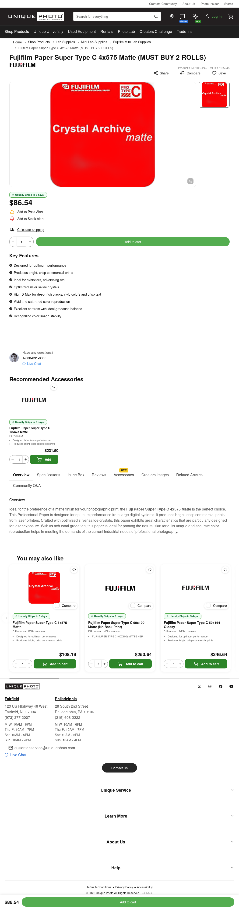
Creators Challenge (156, 31)
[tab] (21, 475)
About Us (189, 3)
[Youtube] (231, 686)
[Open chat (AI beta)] (182, 16)
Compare (193, 73)
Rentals (106, 31)
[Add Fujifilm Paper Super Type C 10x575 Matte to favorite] (53, 387)
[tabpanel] (119, 512)
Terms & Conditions (99, 887)
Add (48, 459)
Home (17, 42)
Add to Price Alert (30, 211)
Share (164, 73)
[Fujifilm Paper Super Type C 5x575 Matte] (44, 587)
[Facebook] (221, 686)
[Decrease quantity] (13, 242)
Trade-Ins (184, 31)
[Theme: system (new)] (195, 16)
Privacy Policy (124, 887)
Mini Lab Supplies (94, 42)
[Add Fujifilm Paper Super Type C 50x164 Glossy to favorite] (225, 569)
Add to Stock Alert (30, 218)
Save (222, 73)
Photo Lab (126, 31)
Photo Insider (210, 3)
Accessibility (145, 887)
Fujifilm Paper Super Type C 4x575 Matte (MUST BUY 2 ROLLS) (65, 48)
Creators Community (163, 3)
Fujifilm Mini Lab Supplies (132, 42)
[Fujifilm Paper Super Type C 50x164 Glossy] (196, 587)
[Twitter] (199, 686)
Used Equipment (82, 31)
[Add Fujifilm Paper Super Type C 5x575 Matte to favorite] (73, 569)
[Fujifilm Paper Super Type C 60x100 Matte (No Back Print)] (120, 587)
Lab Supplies (65, 42)
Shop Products (16, 31)
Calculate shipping (30, 229)
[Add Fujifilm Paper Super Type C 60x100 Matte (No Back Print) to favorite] (149, 569)
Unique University (48, 31)
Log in (216, 16)
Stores (228, 3)
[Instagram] (210, 686)
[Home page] (35, 16)
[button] (230, 16)
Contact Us (119, 768)
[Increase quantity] (29, 242)
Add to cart (133, 241)
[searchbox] (117, 16)
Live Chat (34, 363)
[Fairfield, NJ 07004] (171, 16)
